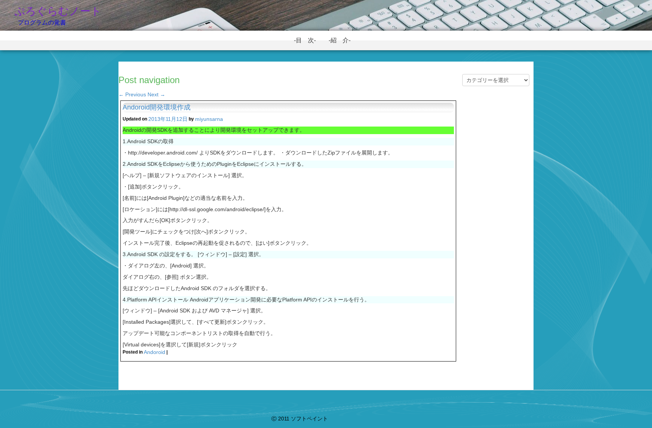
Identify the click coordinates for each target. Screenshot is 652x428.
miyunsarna (209, 119)
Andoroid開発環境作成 (157, 107)
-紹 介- (343, 40)
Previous (132, 94)
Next (156, 94)
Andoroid (154, 352)
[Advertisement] (495, 223)
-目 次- (308, 40)
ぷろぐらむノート (57, 11)
